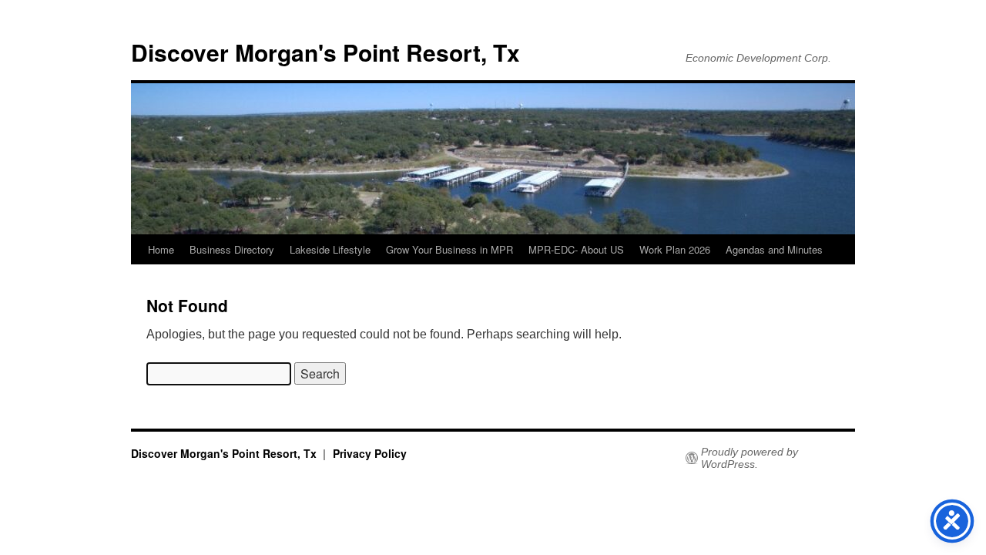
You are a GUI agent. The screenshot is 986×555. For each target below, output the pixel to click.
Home (161, 249)
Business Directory (231, 249)
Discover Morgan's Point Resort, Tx (325, 52)
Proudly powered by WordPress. (749, 458)
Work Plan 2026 (674, 249)
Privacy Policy (370, 453)
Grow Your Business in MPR (449, 249)
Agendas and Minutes (774, 249)
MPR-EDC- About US (576, 249)
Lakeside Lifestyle (330, 249)
